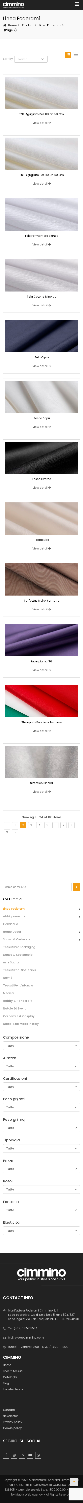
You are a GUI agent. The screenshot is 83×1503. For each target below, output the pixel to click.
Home (12, 25)
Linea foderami (14, 909)
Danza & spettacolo (18, 955)
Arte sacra (11, 962)
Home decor (12, 932)
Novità (7, 978)
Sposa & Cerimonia (17, 939)
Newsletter (10, 1416)
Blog (6, 1383)
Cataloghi (10, 1377)
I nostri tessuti (13, 1371)
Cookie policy (12, 1428)
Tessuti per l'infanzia (18, 985)
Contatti (9, 1410)
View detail (40, 123)
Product (28, 25)
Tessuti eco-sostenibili (19, 970)
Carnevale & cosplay (18, 1016)
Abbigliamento (14, 916)
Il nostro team (13, 1389)
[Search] (76, 887)
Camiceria (10, 924)
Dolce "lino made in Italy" (21, 1024)
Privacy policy (12, 1422)
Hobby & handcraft (17, 1001)
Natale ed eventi (14, 1008)
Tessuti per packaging (19, 947)
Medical (9, 993)
